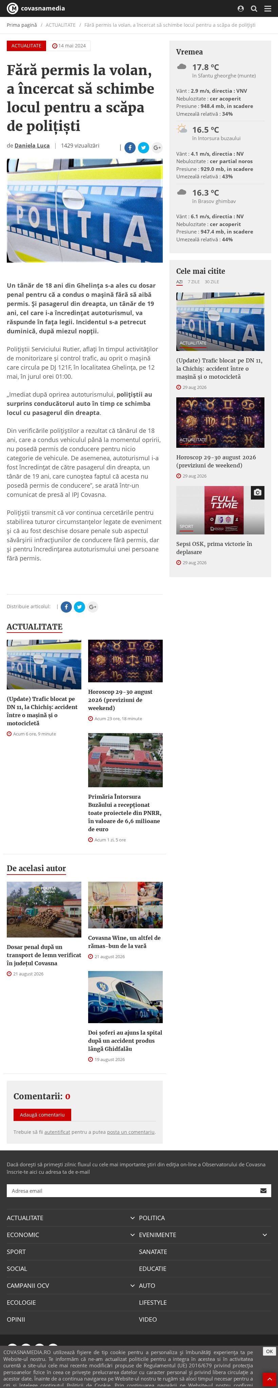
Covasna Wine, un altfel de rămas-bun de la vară (124, 941)
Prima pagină (22, 25)
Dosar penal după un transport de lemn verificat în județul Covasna (44, 955)
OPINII (16, 1319)
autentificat (57, 1132)
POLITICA (152, 1218)
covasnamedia (42, 8)
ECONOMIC (23, 1235)
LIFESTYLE (153, 1302)
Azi (179, 282)
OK (269, 1351)
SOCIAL (17, 1268)
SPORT (186, 526)
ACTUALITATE (26, 45)
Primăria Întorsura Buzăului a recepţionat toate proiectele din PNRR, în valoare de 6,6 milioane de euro (124, 813)
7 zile (194, 282)
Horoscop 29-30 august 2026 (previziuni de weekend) (120, 699)
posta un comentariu (131, 1132)
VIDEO (148, 1319)
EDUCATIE (152, 1268)
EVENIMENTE (157, 1235)
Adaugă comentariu (42, 1114)
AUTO (147, 1285)
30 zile (212, 282)
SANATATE (153, 1252)
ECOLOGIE (21, 1302)
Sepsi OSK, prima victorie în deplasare (214, 548)
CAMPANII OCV (28, 1285)
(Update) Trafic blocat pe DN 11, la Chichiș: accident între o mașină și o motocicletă (42, 711)
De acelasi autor (36, 868)
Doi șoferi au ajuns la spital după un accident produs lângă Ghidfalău (125, 1040)
